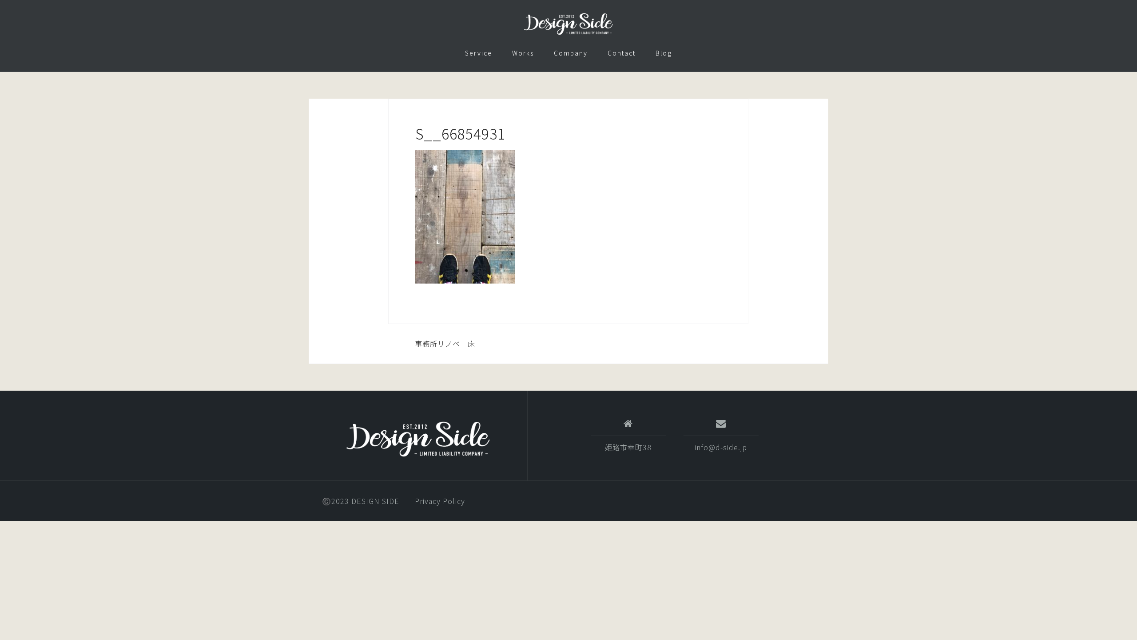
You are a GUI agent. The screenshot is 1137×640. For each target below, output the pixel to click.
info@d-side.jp (721, 447)
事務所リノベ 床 (445, 343)
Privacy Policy (440, 501)
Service (478, 52)
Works (523, 52)
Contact (622, 52)
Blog (664, 52)
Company (571, 52)
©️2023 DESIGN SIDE (360, 501)
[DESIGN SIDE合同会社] (418, 439)
